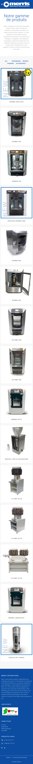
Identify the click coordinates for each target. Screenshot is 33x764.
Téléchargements (6, 728)
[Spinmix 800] (16, 242)
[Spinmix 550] (16, 163)
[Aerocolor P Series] (16, 639)
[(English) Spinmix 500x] (16, 202)
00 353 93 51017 (8, 740)
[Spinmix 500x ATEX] (16, 83)
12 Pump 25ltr (16, 499)
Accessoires (4, 726)
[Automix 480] (16, 361)
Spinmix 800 (16, 260)
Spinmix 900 (16, 300)
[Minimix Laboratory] (16, 599)
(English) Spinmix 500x (17, 221)
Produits (3, 724)
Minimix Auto (16, 419)
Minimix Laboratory (16, 618)
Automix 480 (16, 380)
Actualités (4, 730)
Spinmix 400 (16, 141)
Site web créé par (16, 761)
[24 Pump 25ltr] (16, 559)
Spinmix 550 (16, 181)
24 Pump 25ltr (16, 578)
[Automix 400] (16, 321)
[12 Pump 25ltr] (16, 480)
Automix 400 (16, 340)
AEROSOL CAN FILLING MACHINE (16, 459)
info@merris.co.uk (9, 743)
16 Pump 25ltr (16, 538)
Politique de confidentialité (20, 757)
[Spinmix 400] (16, 123)
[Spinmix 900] (16, 282)
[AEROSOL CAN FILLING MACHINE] (16, 440)
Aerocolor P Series (16, 657)
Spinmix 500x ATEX (16, 102)
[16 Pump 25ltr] (16, 520)
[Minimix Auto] (16, 401)
